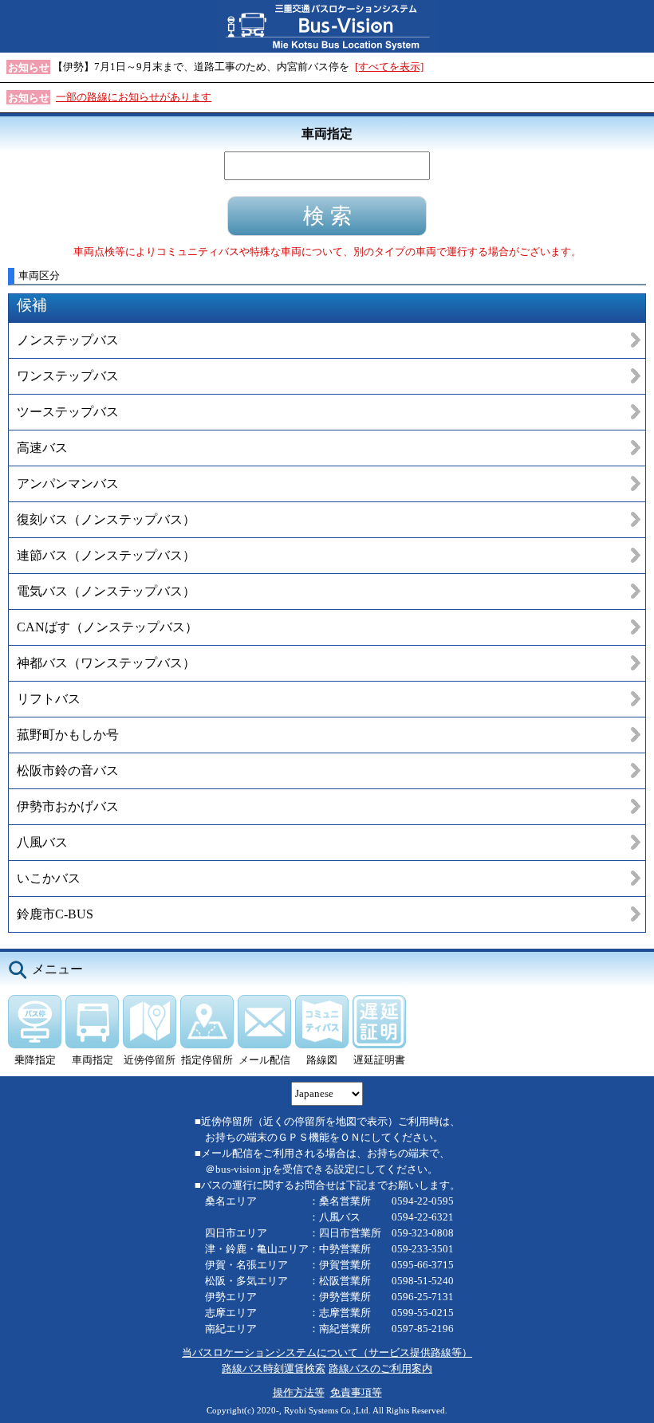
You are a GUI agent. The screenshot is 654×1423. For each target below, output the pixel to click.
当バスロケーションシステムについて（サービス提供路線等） (327, 1352)
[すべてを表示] (389, 67)
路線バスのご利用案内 (380, 1368)
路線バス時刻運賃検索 (273, 1368)
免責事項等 (356, 1392)
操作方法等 (299, 1392)
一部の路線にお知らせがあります (133, 97)
